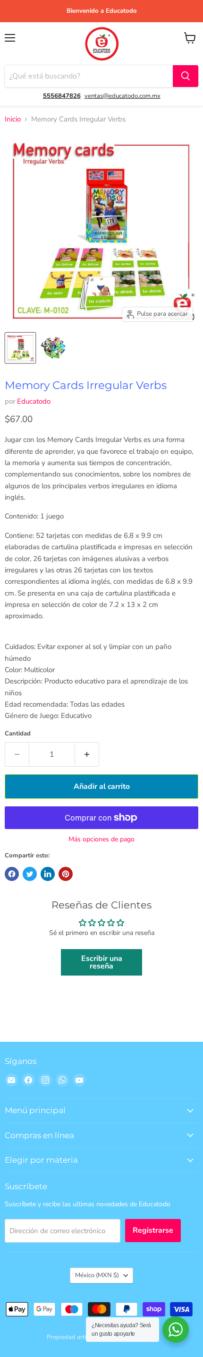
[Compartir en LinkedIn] (48, 874)
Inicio (13, 119)
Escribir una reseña (101, 962)
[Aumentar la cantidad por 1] (87, 754)
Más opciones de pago (101, 839)
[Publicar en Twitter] (30, 874)
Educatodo (34, 401)
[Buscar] (185, 76)
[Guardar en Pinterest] (66, 874)
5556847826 (62, 96)
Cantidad (18, 733)
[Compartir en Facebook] (12, 874)
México (97, 1275)
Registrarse (153, 1230)
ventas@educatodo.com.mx (123, 96)
